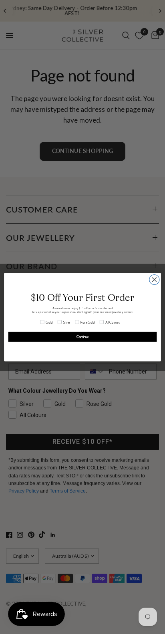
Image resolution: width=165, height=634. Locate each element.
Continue (82, 336)
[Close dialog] (154, 279)
